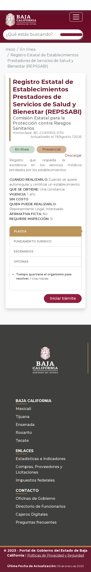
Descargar (73, 155)
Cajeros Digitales (32, 514)
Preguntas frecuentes (36, 522)
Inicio (10, 49)
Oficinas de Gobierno (35, 498)
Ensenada (25, 424)
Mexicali (23, 409)
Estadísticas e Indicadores (41, 459)
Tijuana (22, 416)
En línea (27, 49)
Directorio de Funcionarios (41, 506)
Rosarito (24, 432)
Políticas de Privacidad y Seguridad (55, 555)
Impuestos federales (35, 480)
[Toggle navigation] (76, 17)
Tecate (22, 440)
